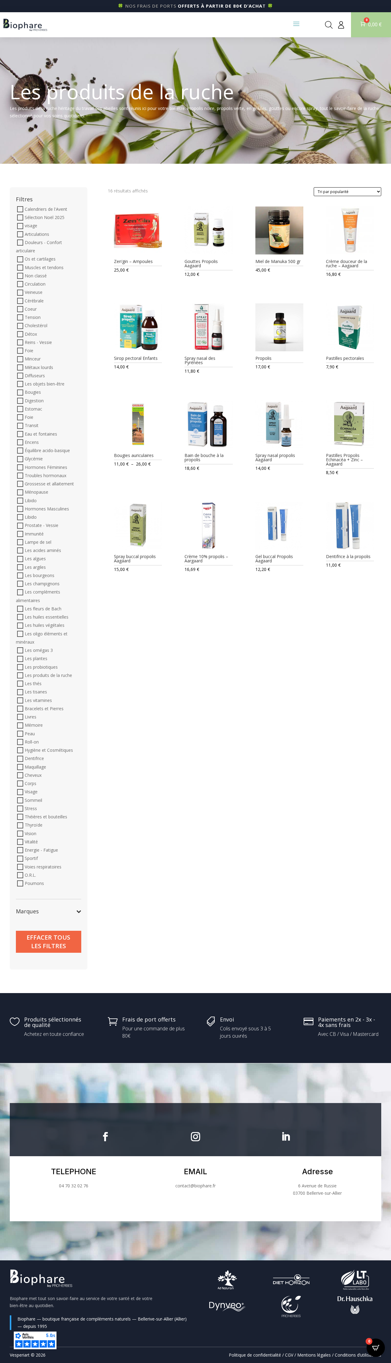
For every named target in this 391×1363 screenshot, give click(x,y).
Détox (31, 334)
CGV (289, 1355)
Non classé (36, 276)
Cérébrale (34, 301)
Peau (30, 733)
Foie (29, 350)
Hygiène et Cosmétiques (49, 750)
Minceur (33, 359)
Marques (27, 911)
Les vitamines (38, 700)
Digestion (34, 401)
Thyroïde (33, 825)
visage (31, 226)
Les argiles (35, 567)
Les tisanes (36, 692)
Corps (30, 783)
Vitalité (31, 842)
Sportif (31, 858)
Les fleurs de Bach (43, 609)
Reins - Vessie (38, 342)
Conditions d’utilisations (358, 1355)
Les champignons (42, 583)
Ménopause (36, 492)
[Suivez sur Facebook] (105, 1136)
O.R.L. (30, 875)
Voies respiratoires (43, 867)
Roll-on (32, 742)
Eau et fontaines (41, 434)
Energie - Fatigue (41, 850)
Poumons (34, 883)
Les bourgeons (39, 575)
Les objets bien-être (44, 384)
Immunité (34, 534)
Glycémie (34, 459)
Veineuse (33, 292)
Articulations (37, 234)
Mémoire (34, 725)
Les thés (33, 683)
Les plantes (36, 659)
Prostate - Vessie (41, 525)
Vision (30, 833)
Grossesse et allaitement (49, 484)
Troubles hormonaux (45, 475)
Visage (31, 792)
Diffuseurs (35, 375)
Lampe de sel (38, 542)
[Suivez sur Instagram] (195, 1136)
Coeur (31, 309)
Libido (31, 500)
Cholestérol (36, 326)
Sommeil (33, 800)
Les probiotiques (41, 667)
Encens (32, 442)
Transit (31, 426)
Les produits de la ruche (48, 675)
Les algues (35, 559)
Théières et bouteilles (46, 817)
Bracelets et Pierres (44, 708)
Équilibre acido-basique (47, 450)
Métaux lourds (39, 367)
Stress (31, 808)
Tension (33, 317)
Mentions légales (314, 1355)
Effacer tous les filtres (48, 941)
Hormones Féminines (46, 467)
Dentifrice (34, 759)
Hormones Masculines (47, 509)
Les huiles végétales (44, 625)
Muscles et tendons (44, 267)
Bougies (33, 392)
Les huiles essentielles (46, 617)
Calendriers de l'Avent (46, 209)
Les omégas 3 (39, 650)
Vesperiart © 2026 (28, 1355)
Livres (30, 717)
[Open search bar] (329, 24)
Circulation (35, 284)
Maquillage (35, 767)
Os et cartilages (40, 259)
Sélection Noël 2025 (44, 217)
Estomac (33, 409)
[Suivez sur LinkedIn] (285, 1136)
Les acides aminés (43, 550)
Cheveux (33, 775)
